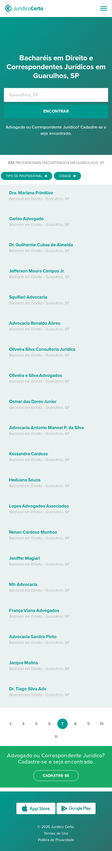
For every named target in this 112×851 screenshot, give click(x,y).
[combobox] (56, 95)
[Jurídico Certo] (24, 12)
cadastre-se (56, 775)
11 (56, 736)
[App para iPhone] (36, 814)
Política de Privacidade (56, 840)
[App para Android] (76, 814)
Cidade (65, 176)
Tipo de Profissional (24, 176)
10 (101, 723)
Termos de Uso (56, 833)
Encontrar (56, 111)
